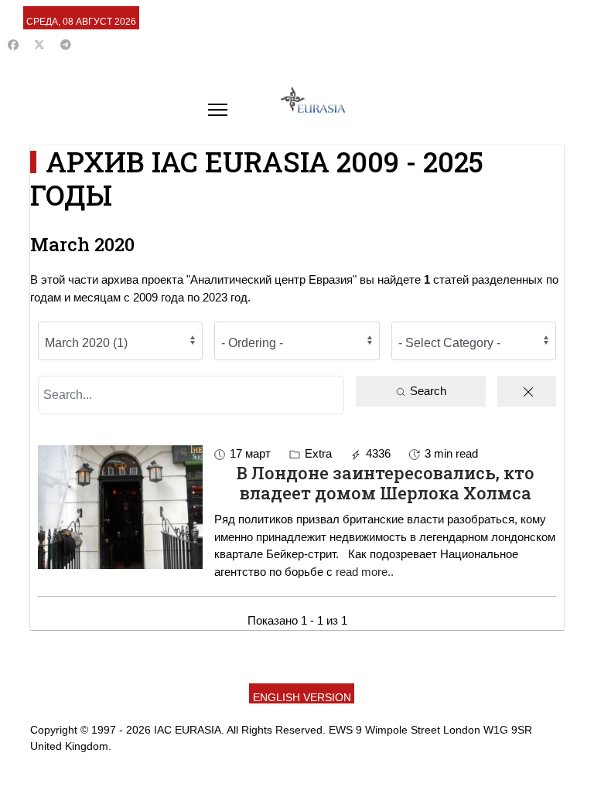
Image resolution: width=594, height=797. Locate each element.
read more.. (365, 571)
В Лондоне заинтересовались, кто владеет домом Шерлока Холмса (385, 483)
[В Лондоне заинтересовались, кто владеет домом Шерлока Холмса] (120, 507)
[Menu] (217, 110)
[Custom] (65, 45)
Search (426, 390)
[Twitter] (39, 45)
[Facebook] (13, 45)
